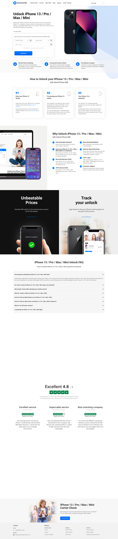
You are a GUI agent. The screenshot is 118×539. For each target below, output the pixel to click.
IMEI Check (48, 3)
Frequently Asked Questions (93, 534)
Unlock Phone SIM (20, 3)
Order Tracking (67, 3)
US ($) (94, 3)
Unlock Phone (34, 3)
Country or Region (49, 534)
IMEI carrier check (34, 110)
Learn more (31, 217)
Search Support (90, 529)
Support (59, 3)
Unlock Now (23, 53)
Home (46, 529)
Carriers (41, 3)
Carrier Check (65, 518)
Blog (54, 3)
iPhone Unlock (68, 532)
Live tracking (85, 217)
